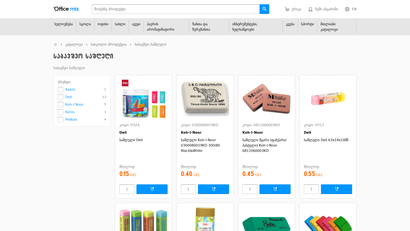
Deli (68, 97)
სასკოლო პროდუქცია (109, 44)
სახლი (120, 24)
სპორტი (307, 24)
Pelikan (71, 119)
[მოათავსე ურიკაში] (152, 189)
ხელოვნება (63, 24)
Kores (70, 112)
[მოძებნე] (264, 9)
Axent (70, 89)
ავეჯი (136, 24)
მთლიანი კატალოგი (329, 26)
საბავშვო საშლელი (150, 44)
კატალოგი (74, 44)
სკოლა (85, 24)
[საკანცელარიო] (55, 44)
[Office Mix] (66, 9)
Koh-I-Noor (74, 104)
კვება (290, 24)
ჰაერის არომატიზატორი (160, 26)
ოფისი (103, 24)
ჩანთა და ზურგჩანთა (201, 26)
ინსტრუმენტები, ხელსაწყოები (245, 26)
